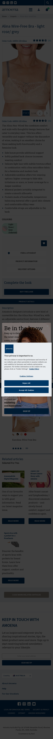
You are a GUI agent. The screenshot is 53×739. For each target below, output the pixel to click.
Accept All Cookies (26, 390)
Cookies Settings (26, 376)
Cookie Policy (34, 369)
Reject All (26, 383)
